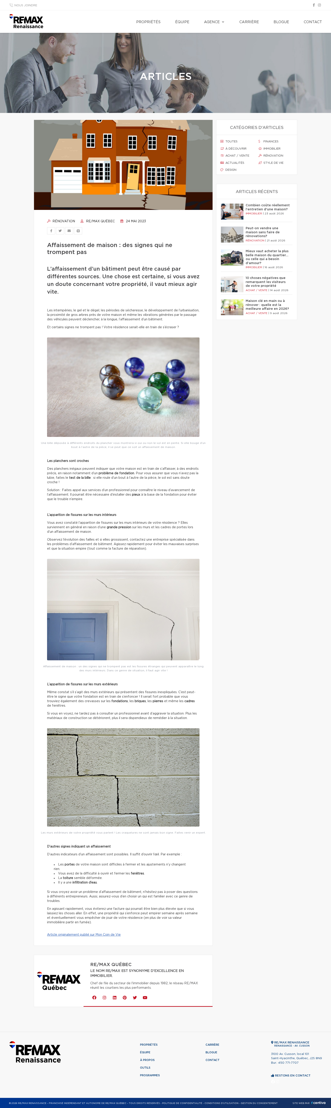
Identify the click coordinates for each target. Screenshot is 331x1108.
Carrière (249, 22)
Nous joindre (25, 5)
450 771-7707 (288, 1062)
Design (230, 170)
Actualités (234, 163)
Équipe (182, 22)
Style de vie (273, 163)
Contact (313, 22)
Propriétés (148, 22)
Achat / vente (236, 155)
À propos (147, 1060)
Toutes (231, 141)
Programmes (150, 1075)
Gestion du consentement (259, 1103)
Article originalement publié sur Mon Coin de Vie (84, 934)
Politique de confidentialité (182, 1103)
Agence (212, 22)
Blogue (281, 22)
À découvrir (235, 148)
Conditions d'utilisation (221, 1103)
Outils (145, 1067)
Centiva (318, 1102)
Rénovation (63, 221)
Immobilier (272, 148)
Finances (271, 141)
